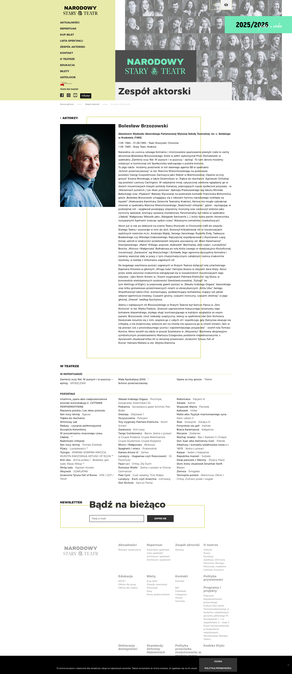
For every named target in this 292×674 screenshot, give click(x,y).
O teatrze (67, 59)
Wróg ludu (66, 467)
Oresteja (123, 414)
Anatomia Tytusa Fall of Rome (78, 475)
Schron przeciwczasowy (133, 383)
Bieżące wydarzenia (129, 549)
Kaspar (181, 452)
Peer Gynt (124, 475)
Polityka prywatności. (218, 668)
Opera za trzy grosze (189, 379)
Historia (207, 549)
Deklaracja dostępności (127, 647)
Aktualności (69, 22)
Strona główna (67, 104)
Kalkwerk (182, 410)
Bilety (64, 71)
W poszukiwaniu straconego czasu (81, 433)
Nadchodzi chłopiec (72, 441)
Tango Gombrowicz (130, 433)
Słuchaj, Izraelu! (186, 437)
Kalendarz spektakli (158, 549)
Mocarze (182, 433)
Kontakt (66, 52)
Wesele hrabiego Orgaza (133, 399)
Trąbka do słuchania (72, 418)
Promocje (152, 587)
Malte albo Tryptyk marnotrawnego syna (201, 414)
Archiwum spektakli (158, 556)
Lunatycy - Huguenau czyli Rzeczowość (142, 456)
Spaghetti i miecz (129, 448)
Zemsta (181, 471)
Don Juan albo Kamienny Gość (195, 441)
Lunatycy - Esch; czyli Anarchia (137, 479)
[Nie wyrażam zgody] (288, 664)
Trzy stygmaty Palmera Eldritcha (138, 422)
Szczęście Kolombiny (73, 429)
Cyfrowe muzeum (213, 569)
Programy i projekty (212, 589)
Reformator (184, 399)
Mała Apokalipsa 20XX (132, 379)
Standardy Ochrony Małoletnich (156, 649)
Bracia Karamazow (188, 429)
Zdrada (181, 403)
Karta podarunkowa (158, 594)
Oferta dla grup (127, 584)
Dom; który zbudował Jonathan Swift (199, 463)
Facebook (62, 95)
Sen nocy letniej (70, 414)
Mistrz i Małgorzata (130, 444)
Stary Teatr (80, 9)
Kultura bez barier (213, 605)
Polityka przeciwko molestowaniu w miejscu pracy (188, 650)
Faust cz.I (124, 463)
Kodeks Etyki (213, 645)
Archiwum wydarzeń (158, 559)
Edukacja (67, 65)
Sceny (206, 553)
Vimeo (178, 597)
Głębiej (64, 437)
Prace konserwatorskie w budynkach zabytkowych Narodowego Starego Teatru (216, 632)
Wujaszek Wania (187, 406)
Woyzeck (65, 471)
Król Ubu (65, 460)
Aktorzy (70, 118)
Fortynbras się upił (188, 425)
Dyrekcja (208, 556)
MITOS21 (82, 95)
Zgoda (218, 661)
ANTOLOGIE (68, 77)
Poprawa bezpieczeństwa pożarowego (212, 599)
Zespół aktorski (72, 46)
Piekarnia (124, 406)
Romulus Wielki (128, 467)
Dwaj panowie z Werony (191, 460)
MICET (122, 581)
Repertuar (68, 28)
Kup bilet (67, 34)
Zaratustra (124, 429)
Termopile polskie (187, 475)
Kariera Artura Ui (128, 452)
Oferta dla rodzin (128, 587)
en (215, 4)
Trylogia (65, 452)
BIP (177, 587)
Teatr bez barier (69, 89)
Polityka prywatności (213, 578)
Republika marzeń (188, 456)
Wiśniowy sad (68, 422)
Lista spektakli (71, 40)
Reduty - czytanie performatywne (80, 425)
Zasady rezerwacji (157, 584)
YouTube (75, 95)
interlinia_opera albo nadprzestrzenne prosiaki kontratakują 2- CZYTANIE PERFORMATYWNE (83, 403)
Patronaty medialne (214, 566)
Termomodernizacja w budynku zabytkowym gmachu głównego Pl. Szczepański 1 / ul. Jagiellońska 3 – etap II (216, 616)
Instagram (68, 95)
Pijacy (63, 448)
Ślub (179, 422)
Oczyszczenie (126, 418)
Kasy (149, 591)
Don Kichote (126, 482)
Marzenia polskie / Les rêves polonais (82, 410)
